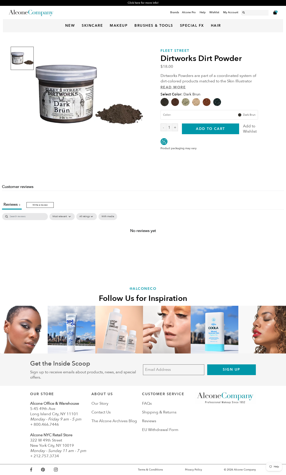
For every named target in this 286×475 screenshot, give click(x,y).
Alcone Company (245, 469)
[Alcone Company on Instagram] (60, 470)
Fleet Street (175, 50)
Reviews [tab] (12, 204)
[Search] (243, 12)
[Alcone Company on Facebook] (35, 470)
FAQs (147, 403)
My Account (230, 12)
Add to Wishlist (250, 128)
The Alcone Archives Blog (114, 421)
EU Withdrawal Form (160, 429)
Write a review (40, 204)
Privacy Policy (193, 469)
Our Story (99, 403)
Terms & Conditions (150, 469)
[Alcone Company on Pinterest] (47, 470)
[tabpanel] (143, 243)
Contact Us (101, 412)
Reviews (149, 421)
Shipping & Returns (159, 412)
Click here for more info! (143, 3)
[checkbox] (107, 216)
